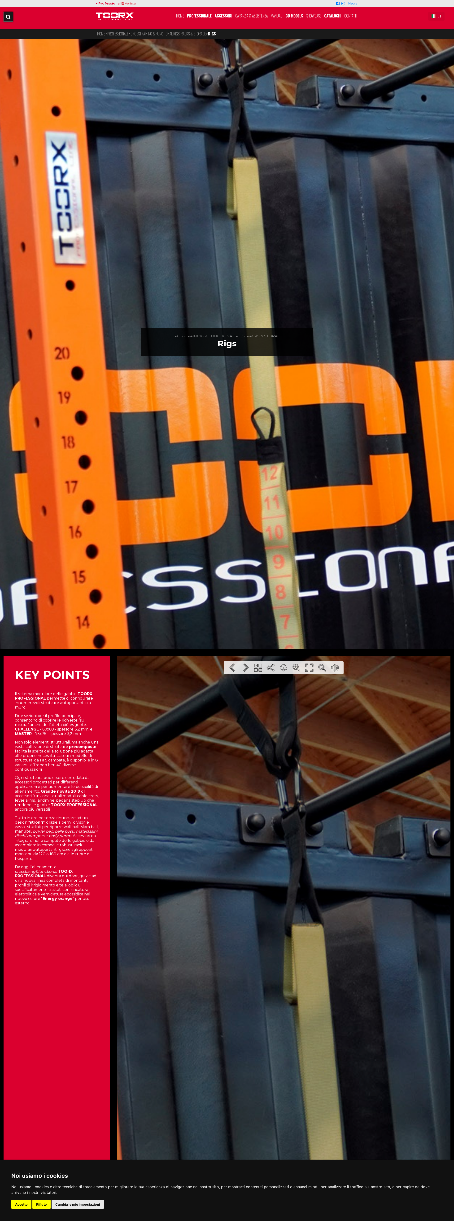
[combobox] (436, 16)
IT (439, 16)
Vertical (130, 3)
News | (353, 3)
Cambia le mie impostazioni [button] (77, 1204)
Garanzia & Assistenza (251, 16)
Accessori (223, 16)
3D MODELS (294, 16)
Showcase (313, 16)
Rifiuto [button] (41, 1204)
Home (180, 16)
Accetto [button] (21, 1204)
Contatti (350, 16)
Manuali (277, 16)
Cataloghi (332, 16)
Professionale (199, 16)
